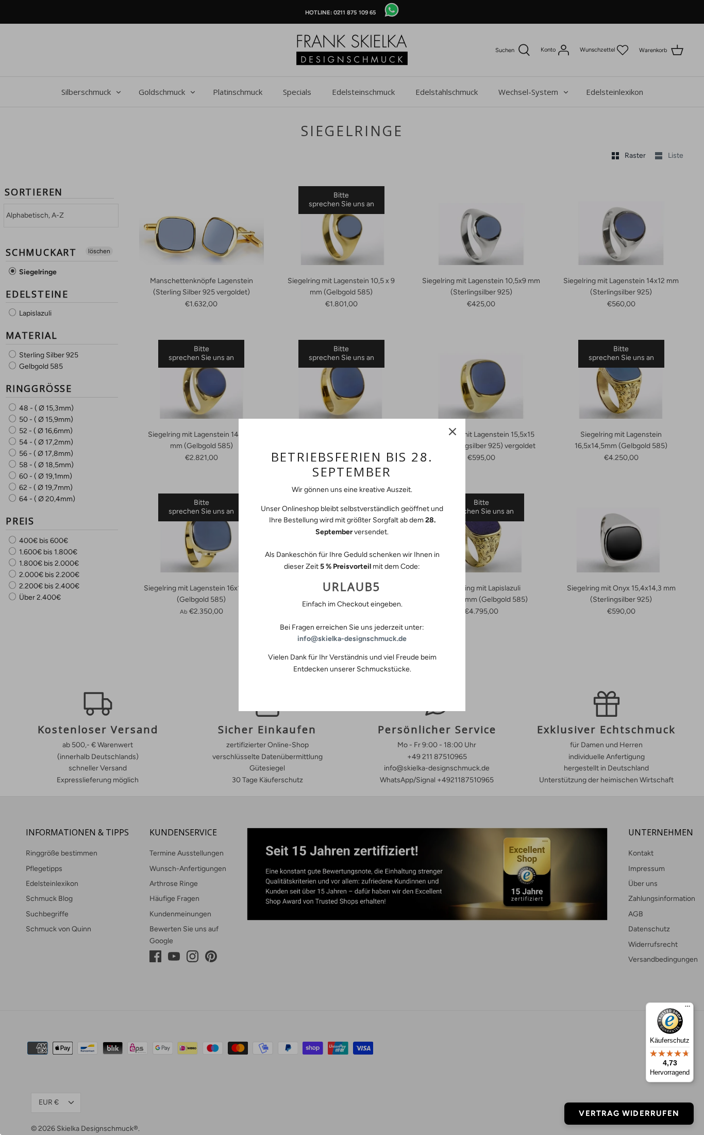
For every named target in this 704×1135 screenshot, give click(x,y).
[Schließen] (452, 431)
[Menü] (687, 1008)
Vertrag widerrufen (629, 1113)
